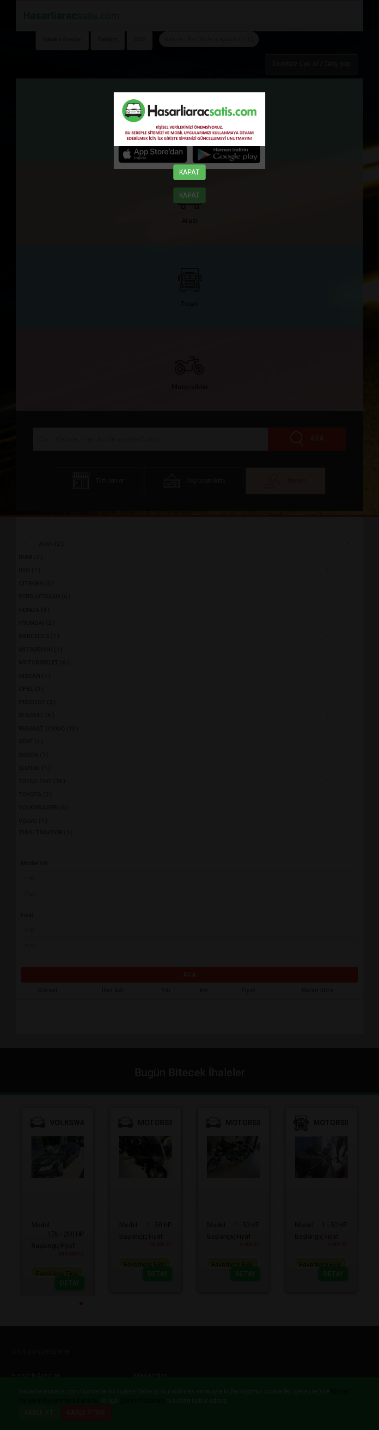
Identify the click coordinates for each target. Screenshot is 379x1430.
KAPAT (189, 172)
